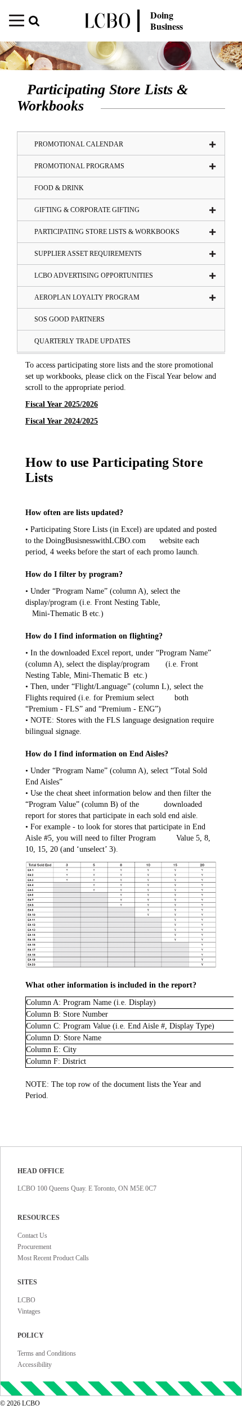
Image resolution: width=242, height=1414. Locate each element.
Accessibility (34, 1365)
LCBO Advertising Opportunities (93, 275)
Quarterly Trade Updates (82, 341)
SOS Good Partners (69, 319)
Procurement (34, 1247)
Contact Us (32, 1235)
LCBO (26, 1300)
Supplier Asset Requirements (88, 254)
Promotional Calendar (78, 144)
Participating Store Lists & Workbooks (107, 232)
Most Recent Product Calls (53, 1258)
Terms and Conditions (46, 1353)
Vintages (29, 1311)
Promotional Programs (79, 166)
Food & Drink (59, 188)
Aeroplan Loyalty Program (87, 297)
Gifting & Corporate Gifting (87, 210)
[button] (42, 22)
